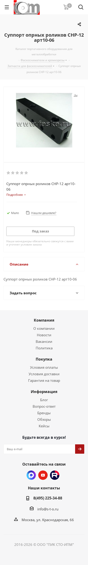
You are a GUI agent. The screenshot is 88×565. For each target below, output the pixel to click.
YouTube (43, 475)
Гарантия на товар (44, 380)
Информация (44, 391)
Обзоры (44, 419)
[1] (8, 173)
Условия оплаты (44, 367)
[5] (26, 173)
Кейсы (44, 426)
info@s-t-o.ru (47, 509)
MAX (31, 475)
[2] (13, 173)
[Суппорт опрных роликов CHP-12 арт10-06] (44, 121)
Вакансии (44, 341)
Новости (44, 335)
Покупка (44, 359)
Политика (44, 348)
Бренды (44, 413)
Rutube (54, 475)
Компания (44, 320)
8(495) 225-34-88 (47, 498)
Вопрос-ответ (44, 406)
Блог (44, 399)
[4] (22, 173)
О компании (44, 328)
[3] (17, 173)
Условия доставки (44, 374)
